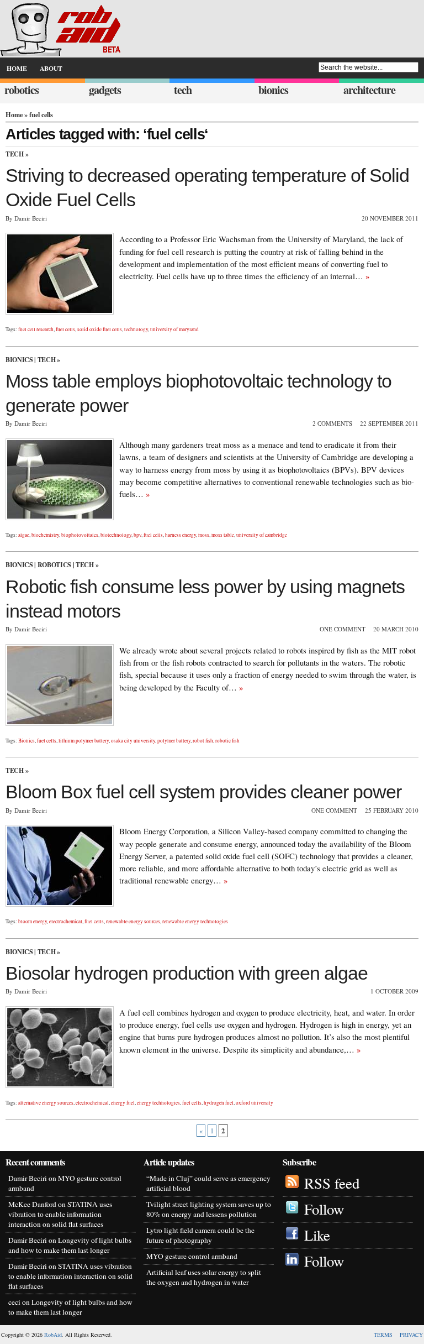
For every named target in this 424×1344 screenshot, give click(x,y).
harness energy (180, 534)
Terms (383, 1334)
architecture (369, 90)
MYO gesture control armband (191, 1256)
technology (136, 329)
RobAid (53, 1334)
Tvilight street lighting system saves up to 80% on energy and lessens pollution (208, 1209)
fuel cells (65, 329)
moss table (222, 534)
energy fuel (123, 1102)
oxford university (254, 1102)
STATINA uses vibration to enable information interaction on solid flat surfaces (60, 1214)
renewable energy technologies (195, 921)
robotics (21, 90)
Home (14, 114)
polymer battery (173, 740)
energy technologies (158, 1102)
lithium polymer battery (84, 740)
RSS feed (331, 1183)
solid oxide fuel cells (99, 329)
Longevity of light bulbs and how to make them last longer (69, 1245)
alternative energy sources (45, 1102)
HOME (17, 68)
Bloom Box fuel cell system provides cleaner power (203, 791)
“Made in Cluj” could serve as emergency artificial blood (208, 1183)
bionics (273, 90)
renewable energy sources (133, 921)
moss (203, 534)
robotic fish (227, 740)
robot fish (203, 740)
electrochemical (65, 921)
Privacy (411, 1334)
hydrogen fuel (219, 1102)
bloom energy (32, 921)
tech (183, 90)
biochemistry (45, 534)
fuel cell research (36, 329)
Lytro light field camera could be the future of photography (200, 1235)
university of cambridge (261, 534)
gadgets (105, 90)
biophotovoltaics (79, 534)
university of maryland (174, 329)
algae (23, 534)
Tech (15, 154)
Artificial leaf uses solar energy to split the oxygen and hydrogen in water (203, 1277)
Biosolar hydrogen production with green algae (187, 973)
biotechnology (115, 534)
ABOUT (51, 68)
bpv (137, 534)
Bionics (19, 359)
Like (317, 1235)
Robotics (54, 564)
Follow (324, 1209)
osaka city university (133, 740)
